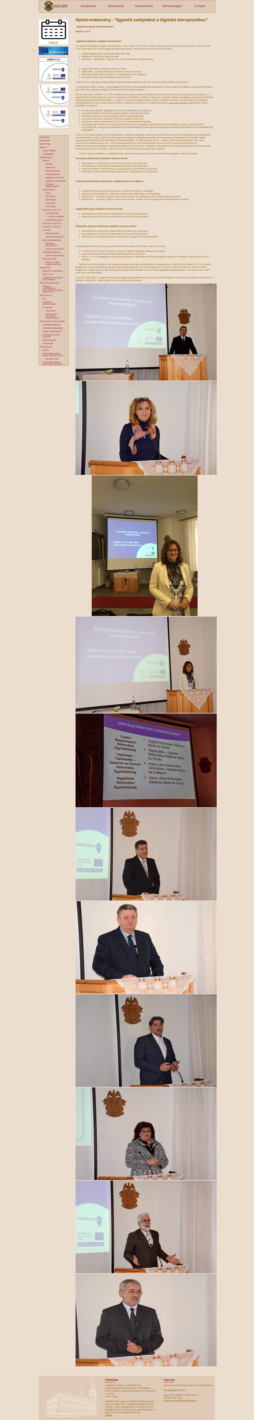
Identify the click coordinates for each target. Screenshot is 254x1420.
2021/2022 (51, 206)
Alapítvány (45, 267)
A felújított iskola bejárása (51, 335)
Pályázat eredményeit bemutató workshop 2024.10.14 (53, 289)
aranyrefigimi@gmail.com (183, 1400)
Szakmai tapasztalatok (52, 185)
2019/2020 (51, 199)
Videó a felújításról (52, 331)
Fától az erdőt (49, 258)
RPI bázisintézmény (49, 282)
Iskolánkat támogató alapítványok (53, 278)
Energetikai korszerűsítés (52, 321)
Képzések (50, 167)
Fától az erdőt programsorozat (54, 263)
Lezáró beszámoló (55, 236)
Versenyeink (46, 346)
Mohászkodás (52, 233)
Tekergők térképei (52, 252)
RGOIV (46, 350)
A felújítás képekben (53, 328)
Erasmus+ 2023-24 (52, 223)
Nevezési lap (52, 358)
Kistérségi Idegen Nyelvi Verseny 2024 (53, 354)
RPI (44, 298)
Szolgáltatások (53, 174)
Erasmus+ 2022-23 (52, 209)
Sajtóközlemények (52, 324)
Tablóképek (48, 154)
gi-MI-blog (45, 143)
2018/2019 (51, 196)
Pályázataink (46, 157)
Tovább (108, 1415)
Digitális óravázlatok (56, 180)
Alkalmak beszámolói (51, 244)
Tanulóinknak (144, 6)
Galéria (43, 147)
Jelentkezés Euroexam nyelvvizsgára (52, 316)
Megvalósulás (49, 340)
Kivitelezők (48, 343)
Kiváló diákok (49, 150)
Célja (48, 192)
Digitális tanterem (55, 177)
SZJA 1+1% (48, 274)
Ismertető (50, 310)
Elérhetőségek (172, 6)
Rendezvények (53, 170)
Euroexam (48, 307)
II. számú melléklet (55, 216)
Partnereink (45, 295)
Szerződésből (52, 213)
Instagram (45, 140)
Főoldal (49, 164)
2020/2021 (51, 203)
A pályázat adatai (54, 219)
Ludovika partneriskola (49, 303)
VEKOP (46, 160)
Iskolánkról (88, 6)
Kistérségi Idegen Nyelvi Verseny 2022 (53, 363)
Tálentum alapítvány (53, 270)
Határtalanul (49, 189)
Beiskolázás (116, 6)
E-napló (200, 6)
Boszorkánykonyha (52, 240)
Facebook (44, 137)
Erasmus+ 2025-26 (52, 226)
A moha (46, 230)
